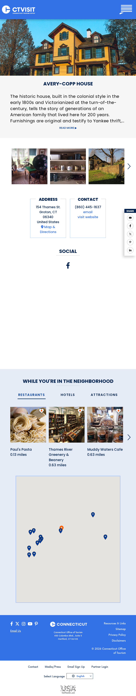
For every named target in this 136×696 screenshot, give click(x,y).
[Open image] (29, 166)
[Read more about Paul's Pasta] (28, 426)
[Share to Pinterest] (130, 242)
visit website (88, 217)
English (80, 676)
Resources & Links (115, 623)
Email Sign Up (76, 667)
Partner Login (99, 667)
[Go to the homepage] (18, 9)
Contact (33, 667)
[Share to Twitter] (130, 234)
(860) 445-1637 (88, 207)
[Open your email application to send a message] (130, 218)
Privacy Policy (117, 635)
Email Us (15, 631)
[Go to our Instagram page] (23, 624)
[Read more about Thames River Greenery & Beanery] (67, 426)
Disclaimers (119, 640)
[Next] (129, 166)
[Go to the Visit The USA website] (68, 689)
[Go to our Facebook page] (11, 624)
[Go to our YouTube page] (30, 624)
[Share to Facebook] (130, 226)
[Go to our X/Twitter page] (17, 624)
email (88, 212)
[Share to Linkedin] (130, 250)
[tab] (32, 395)
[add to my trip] (41, 411)
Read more (66, 128)
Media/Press (53, 667)
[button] (60, 531)
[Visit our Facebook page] (68, 265)
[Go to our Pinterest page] (36, 624)
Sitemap (121, 629)
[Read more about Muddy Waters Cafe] (105, 426)
